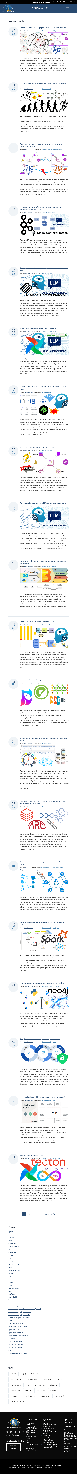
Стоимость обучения (29, 1439)
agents (10, 1232)
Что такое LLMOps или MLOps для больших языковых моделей (42, 1097)
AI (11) (24, 1374)
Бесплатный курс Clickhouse (18, 1318)
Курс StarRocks (13, 1330)
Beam (43, 566)
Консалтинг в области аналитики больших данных (70, 1444)
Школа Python (69, 1430)
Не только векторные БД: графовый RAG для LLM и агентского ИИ (44, 28)
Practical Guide (13, 1288)
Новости (11, 1339)
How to (10, 1261)
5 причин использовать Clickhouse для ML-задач (37, 622)
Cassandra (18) (15, 1390)
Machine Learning (47, 31)
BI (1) (28, 1385)
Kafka (43, 212)
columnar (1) (45, 1396)
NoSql (54, 31)
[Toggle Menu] (67, 8)
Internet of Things (14, 1264)
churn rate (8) (54, 1390)
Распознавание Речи (15, 1347)
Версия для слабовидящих (42, 2)
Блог (58, 928)
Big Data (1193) (40, 1385)
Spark (54, 928)
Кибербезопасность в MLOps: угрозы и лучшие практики (40, 1039)
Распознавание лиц (15, 1344)
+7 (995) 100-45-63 (7, 2)
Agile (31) (13, 1374)
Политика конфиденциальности (51, 1436)
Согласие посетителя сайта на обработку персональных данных (50, 1447)
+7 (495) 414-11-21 (39, 8)
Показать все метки (17, 1401)
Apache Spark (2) (32, 1379)
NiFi (9, 1279)
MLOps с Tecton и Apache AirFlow (31, 1155)
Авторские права (32, 1444)
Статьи (10, 1350)
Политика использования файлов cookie (48, 1440)
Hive (9, 1258)
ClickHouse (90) (31, 1396)
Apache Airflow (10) (51, 1374)
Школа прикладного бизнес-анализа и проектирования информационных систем (70, 1436)
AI (9, 1235)
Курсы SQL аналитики (16, 1333)
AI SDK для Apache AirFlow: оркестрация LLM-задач (38, 328)
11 (40, 1214)
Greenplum (45, 683)
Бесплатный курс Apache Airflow (19, 1312)
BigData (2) (53, 1385)
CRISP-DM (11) (59, 1396)
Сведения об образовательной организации (32, 1428)
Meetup (10, 1273)
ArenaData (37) (48, 1379)
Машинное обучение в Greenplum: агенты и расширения (40, 680)
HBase (10, 1255)
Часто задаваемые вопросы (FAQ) (31, 1448)
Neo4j (54, 986)
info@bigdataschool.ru (22, 2)
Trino (10, 1300)
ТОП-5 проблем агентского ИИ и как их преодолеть (38, 447)
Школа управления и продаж (69, 1450)
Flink (10, 1249)
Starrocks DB (12, 1297)
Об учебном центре (30, 1424)
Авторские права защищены (18, 1465)
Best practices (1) (16, 1385)
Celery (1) (28, 1390)
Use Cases (54, 867)
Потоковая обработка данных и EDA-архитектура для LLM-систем (43, 503)
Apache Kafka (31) (16, 1379)
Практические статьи (16, 1341)
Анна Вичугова (28, 31)
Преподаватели (31, 1436)
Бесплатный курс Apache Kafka (19, 1315)
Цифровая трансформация (17, 1353)
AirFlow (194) (35, 1374)
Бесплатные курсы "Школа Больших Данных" (24, 1309)
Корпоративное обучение (31, 1433)
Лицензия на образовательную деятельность (49, 1424)
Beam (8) (61, 1379)
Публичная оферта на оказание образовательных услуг (50, 1431)
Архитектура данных (15, 1306)
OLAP (10, 1285)
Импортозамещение (15, 1324)
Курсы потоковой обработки (18, 1336)
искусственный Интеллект (17, 1327)
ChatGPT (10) (41, 1390)
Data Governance (14, 1246)
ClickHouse (45, 625)
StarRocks (11, 1294)
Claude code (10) (16, 1396)
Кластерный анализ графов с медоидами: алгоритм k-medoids (42, 983)
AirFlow (44, 331)
